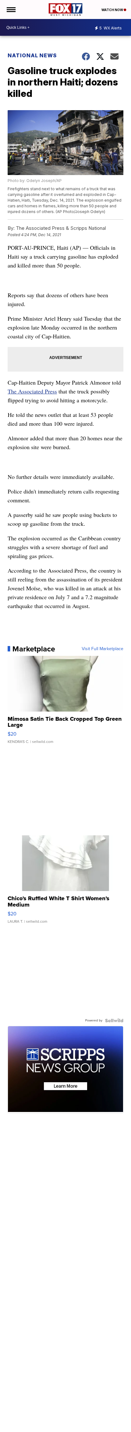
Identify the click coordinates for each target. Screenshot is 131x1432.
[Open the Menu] (11, 9)
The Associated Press (32, 391)
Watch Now (112, 10)
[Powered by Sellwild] (114, 1020)
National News (32, 55)
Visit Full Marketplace (102, 649)
